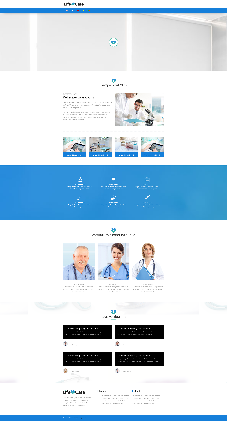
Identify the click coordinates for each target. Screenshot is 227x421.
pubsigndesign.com (79, 418)
